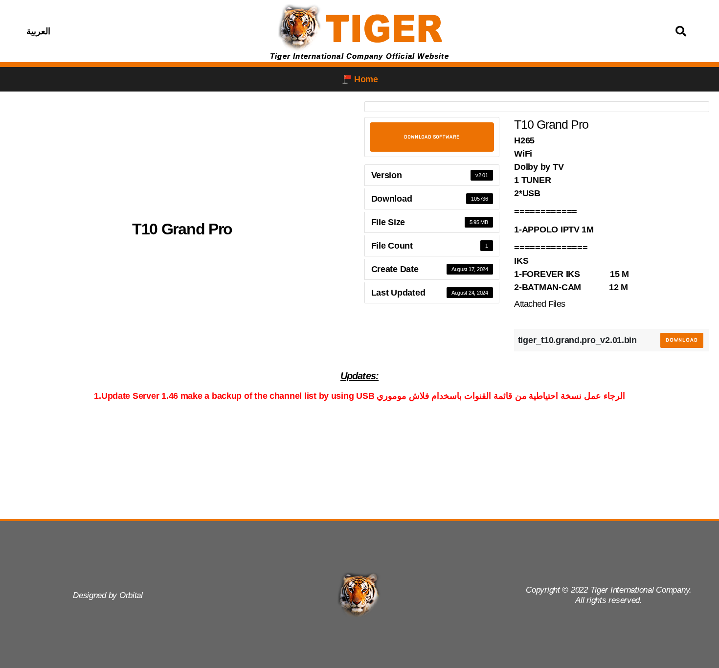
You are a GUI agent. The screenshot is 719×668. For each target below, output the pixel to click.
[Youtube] (170, 31)
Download (682, 340)
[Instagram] (145, 31)
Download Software (432, 137)
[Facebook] (121, 31)
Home (366, 79)
